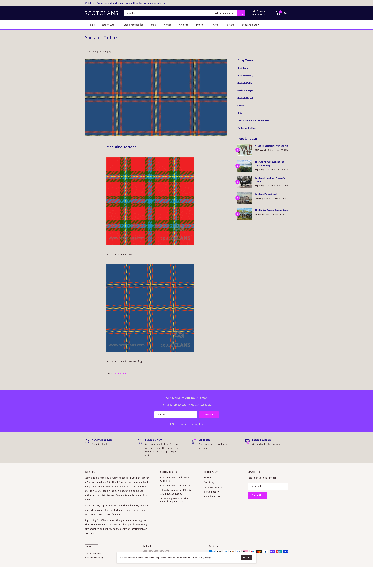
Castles (241, 105)
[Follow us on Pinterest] (162, 552)
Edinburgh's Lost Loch (266, 194)
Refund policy (211, 491)
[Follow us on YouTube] (167, 552)
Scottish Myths (244, 83)
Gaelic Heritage (245, 90)
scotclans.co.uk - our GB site (175, 485)
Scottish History (245, 75)
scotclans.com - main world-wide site (175, 479)
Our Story (209, 482)
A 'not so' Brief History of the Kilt (271, 146)
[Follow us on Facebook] (145, 552)
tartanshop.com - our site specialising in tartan (174, 500)
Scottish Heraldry (246, 98)
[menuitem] (90, 24)
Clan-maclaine (120, 373)
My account (257, 14)
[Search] (241, 13)
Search (208, 477)
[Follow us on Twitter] (151, 552)
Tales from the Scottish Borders (253, 120)
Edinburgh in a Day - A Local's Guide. (270, 180)
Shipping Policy (212, 496)
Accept (246, 557)
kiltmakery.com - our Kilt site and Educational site (175, 492)
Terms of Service (213, 487)
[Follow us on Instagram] (156, 552)
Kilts (239, 113)
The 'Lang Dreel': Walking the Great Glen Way (269, 164)
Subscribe (208, 414)
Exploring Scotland (246, 128)
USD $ (89, 547)
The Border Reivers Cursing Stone (271, 210)
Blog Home (242, 68)
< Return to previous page (98, 51)
